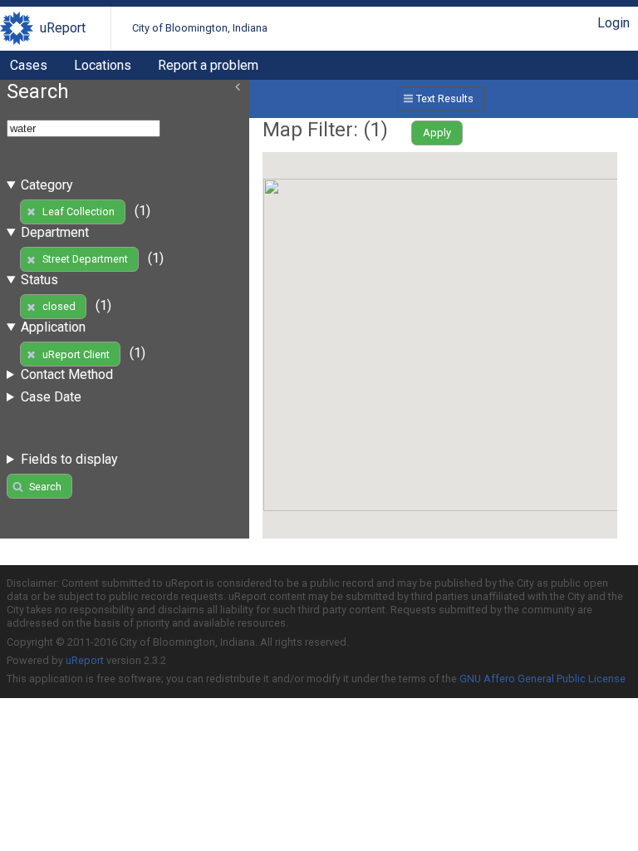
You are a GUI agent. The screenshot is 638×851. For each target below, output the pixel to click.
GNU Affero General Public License (542, 678)
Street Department (85, 259)
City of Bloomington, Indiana (199, 28)
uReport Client (76, 354)
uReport (63, 28)
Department (55, 232)
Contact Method (67, 374)
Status (39, 280)
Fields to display (69, 459)
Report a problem (208, 65)
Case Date (51, 397)
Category (47, 185)
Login (613, 23)
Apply (437, 132)
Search (45, 486)
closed (59, 306)
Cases (28, 65)
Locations (102, 65)
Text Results (445, 98)
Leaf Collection (78, 211)
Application (53, 327)
